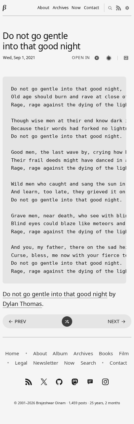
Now (76, 7)
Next (117, 321)
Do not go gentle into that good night (55, 294)
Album (60, 353)
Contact (91, 7)
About (43, 7)
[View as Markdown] (126, 58)
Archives (61, 7)
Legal (21, 362)
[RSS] (28, 382)
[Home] (4, 7)
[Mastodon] (75, 382)
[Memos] (90, 382)
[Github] (59, 382)
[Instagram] (105, 382)
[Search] (110, 8)
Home (12, 353)
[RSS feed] (118, 8)
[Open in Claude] (109, 58)
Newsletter (45, 362)
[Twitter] (44, 382)
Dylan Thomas (22, 304)
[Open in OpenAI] (97, 58)
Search (88, 362)
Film (124, 353)
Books (106, 353)
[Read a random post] (67, 321)
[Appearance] (127, 8)
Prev (17, 321)
